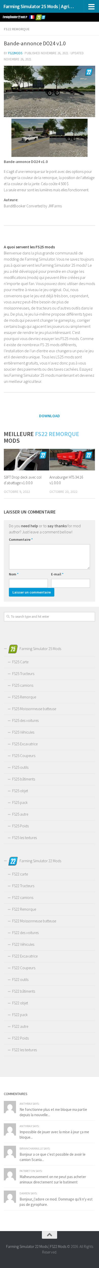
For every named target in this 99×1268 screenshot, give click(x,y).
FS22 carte (20, 874)
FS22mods (15, 53)
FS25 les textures (24, 837)
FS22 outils (20, 979)
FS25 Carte (20, 661)
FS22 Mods (58, 1246)
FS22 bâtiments (23, 991)
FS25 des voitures (25, 720)
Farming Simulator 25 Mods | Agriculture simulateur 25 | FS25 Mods (39, 6)
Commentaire (21, 539)
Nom (14, 574)
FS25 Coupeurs (23, 755)
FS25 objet (20, 790)
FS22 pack (20, 1014)
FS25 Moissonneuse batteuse (34, 708)
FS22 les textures (24, 1049)
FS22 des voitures (25, 932)
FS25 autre (20, 814)
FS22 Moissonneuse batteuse (34, 921)
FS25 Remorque (24, 697)
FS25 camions (22, 685)
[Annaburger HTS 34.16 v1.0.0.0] (72, 459)
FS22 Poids (20, 1038)
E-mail (57, 574)
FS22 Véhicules (23, 944)
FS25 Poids (20, 826)
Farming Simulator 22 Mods (27, 1246)
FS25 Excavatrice (25, 743)
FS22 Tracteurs (23, 885)
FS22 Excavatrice (25, 956)
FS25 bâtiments (23, 779)
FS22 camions (22, 897)
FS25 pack (20, 802)
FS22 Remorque (16, 29)
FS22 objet (20, 1003)
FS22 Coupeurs (23, 967)
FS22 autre (20, 1026)
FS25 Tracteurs (23, 673)
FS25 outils (20, 767)
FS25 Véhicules (23, 732)
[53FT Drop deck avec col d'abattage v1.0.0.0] (26, 459)
